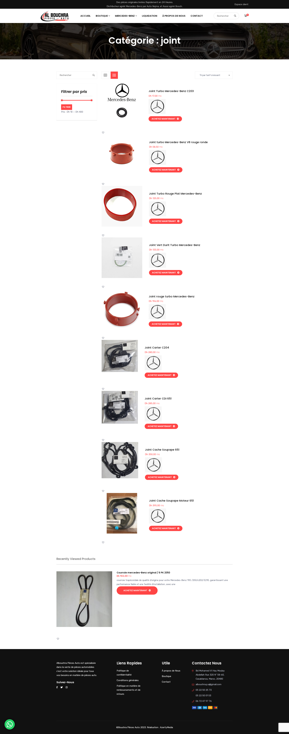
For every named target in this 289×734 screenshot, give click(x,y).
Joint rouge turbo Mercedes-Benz (171, 296)
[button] (128, 106)
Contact (197, 16)
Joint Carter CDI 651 (158, 398)
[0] (245, 15)
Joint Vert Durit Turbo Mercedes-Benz (174, 245)
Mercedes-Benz (125, 16)
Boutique (102, 16)
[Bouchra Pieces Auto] (55, 15)
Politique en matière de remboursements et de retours (128, 690)
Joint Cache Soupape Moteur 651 (171, 500)
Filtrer (67, 107)
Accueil (85, 16)
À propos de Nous (173, 16)
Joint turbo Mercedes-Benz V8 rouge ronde (178, 142)
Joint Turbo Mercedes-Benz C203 (171, 91)
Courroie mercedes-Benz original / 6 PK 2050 (143, 572)
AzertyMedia (166, 727)
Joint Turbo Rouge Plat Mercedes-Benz (175, 193)
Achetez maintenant (163, 118)
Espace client (241, 4)
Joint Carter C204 (157, 347)
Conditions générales (128, 680)
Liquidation (149, 16)
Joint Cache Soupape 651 (162, 449)
